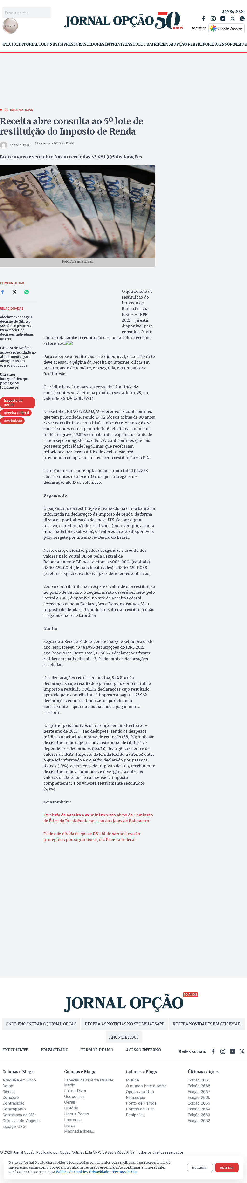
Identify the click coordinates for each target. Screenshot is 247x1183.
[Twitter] (232, 18)
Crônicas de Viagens (21, 1120)
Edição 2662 (199, 1120)
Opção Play (185, 44)
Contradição (13, 1103)
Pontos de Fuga (140, 1109)
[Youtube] (222, 18)
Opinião (235, 44)
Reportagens (212, 44)
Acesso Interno (143, 1050)
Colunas (48, 44)
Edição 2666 (199, 1097)
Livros (69, 1125)
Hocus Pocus (76, 1113)
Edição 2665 (199, 1103)
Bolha (7, 1085)
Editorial (27, 44)
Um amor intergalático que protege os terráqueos (14, 381)
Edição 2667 (199, 1091)
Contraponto (14, 1109)
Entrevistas (118, 44)
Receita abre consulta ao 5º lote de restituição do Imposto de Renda (71, 126)
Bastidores (91, 44)
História (71, 1108)
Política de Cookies (72, 1172)
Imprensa (162, 44)
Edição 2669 (199, 1080)
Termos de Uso (124, 1172)
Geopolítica (74, 1096)
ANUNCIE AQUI (123, 1037)
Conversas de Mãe (19, 1114)
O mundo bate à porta (146, 1085)
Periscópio (135, 1097)
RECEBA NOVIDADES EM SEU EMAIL (207, 1023)
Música (132, 1080)
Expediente (15, 1050)
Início (9, 44)
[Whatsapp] (242, 18)
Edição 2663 (199, 1114)
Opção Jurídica (140, 1091)
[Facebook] (203, 18)
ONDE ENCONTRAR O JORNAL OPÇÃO (41, 1023)
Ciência (8, 1091)
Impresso (68, 44)
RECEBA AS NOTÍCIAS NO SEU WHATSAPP (124, 1023)
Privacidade (54, 1050)
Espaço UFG (14, 1126)
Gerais (70, 1102)
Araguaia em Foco (19, 1080)
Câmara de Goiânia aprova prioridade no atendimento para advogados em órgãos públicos (18, 356)
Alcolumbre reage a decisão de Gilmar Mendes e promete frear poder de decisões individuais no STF (17, 328)
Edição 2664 (199, 1109)
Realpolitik (135, 1114)
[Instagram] (213, 18)
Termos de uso (96, 1050)
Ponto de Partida (141, 1103)
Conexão (10, 1097)
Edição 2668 (199, 1085)
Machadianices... (79, 1131)
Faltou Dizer (75, 1090)
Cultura (142, 44)
